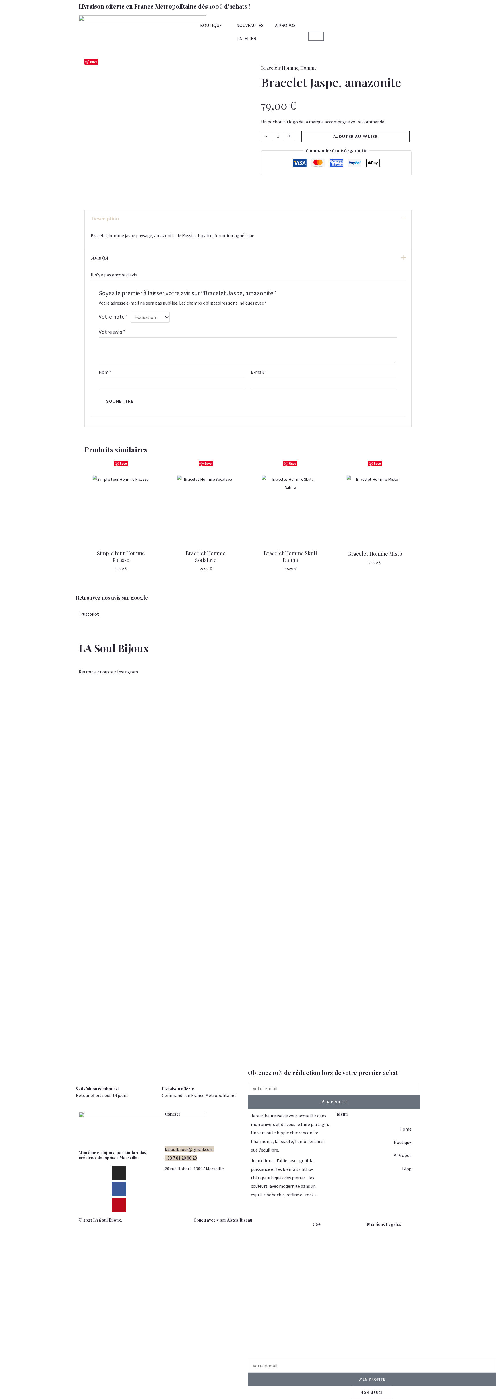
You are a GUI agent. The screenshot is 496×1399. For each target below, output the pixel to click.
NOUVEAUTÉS (250, 25)
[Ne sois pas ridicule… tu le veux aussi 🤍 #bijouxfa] (248, 705)
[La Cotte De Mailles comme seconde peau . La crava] (139, 811)
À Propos (403, 1155)
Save (93, 61)
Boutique (403, 1142)
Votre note (113, 316)
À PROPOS (285, 25)
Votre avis (112, 331)
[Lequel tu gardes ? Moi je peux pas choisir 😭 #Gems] (193, 705)
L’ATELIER (246, 38)
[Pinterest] (119, 1205)
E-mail (259, 372)
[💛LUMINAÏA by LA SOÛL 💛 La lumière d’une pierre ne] (357, 820)
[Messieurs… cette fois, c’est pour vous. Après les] (411, 752)
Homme (308, 68)
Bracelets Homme (279, 68)
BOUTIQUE (211, 25)
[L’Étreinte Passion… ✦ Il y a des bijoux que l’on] (466, 875)
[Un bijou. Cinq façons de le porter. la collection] (84, 786)
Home (406, 1129)
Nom (105, 372)
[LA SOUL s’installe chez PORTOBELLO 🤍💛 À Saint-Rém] (30, 824)
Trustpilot (89, 614)
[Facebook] (119, 1189)
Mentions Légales (384, 1224)
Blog (407, 1168)
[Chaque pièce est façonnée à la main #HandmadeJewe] (302, 709)
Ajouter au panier (355, 136)
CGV (317, 1224)
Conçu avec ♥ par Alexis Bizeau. (223, 1220)
